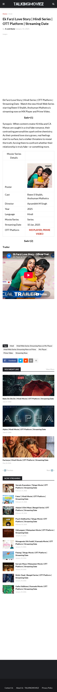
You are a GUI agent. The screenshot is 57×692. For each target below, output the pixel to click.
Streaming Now (21, 353)
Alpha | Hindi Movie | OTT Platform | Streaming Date (24, 429)
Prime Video (8, 353)
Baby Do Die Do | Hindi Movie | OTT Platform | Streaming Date (28, 398)
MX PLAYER (35, 229)
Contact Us (9, 688)
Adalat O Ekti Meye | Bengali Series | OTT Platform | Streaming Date (32, 508)
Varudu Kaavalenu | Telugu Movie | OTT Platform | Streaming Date (32, 486)
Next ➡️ (50, 470)
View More (50, 369)
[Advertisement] (28, 63)
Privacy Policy (47, 688)
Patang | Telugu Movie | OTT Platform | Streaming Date (31, 553)
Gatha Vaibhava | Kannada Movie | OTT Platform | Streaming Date (31, 587)
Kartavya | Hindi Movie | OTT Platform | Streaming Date (25, 460)
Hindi (10, 14)
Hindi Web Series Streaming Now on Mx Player (34, 346)
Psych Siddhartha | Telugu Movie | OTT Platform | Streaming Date (31, 520)
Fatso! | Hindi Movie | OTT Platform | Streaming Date (31, 497)
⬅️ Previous (8, 470)
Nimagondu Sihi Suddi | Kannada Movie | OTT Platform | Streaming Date (34, 542)
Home (5, 14)
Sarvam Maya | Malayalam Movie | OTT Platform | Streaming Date (31, 565)
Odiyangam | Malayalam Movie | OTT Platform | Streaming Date (35, 531)
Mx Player (43, 349)
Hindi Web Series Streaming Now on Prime (20, 349)
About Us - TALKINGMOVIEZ (27, 688)
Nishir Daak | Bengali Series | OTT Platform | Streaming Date (34, 576)
